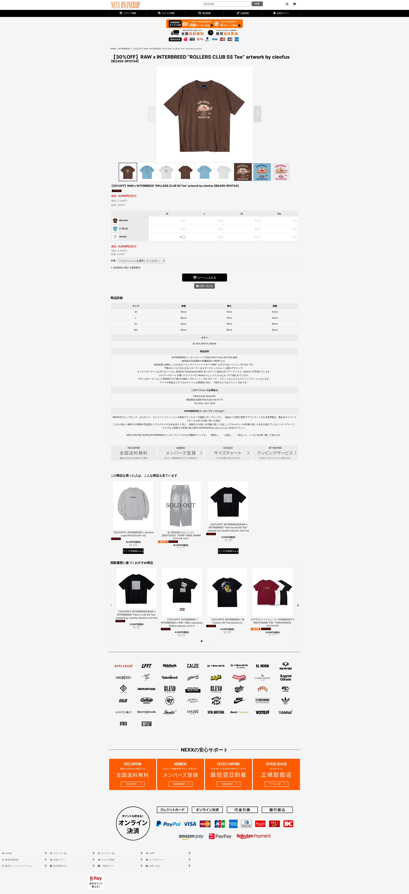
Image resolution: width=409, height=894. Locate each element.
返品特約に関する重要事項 (126, 267)
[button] (204, 13)
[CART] (294, 4)
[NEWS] (287, 4)
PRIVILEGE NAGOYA (204, 396)
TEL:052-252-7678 (204, 403)
